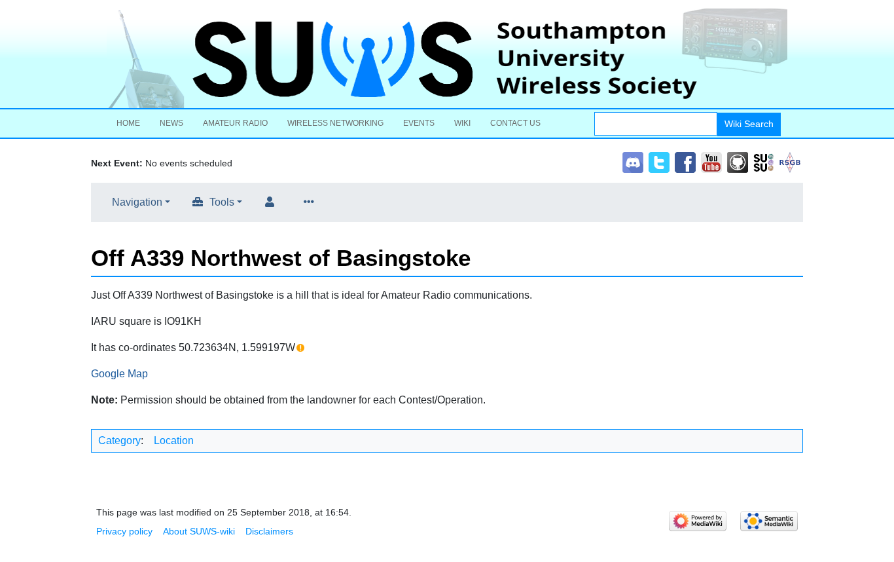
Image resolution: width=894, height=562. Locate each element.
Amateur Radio (235, 123)
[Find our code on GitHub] (737, 161)
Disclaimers (269, 531)
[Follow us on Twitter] (659, 161)
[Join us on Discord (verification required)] (633, 161)
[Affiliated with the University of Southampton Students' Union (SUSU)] (764, 161)
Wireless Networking (335, 123)
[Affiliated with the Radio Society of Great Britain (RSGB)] (790, 161)
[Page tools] (311, 202)
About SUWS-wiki (199, 531)
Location (174, 440)
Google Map (119, 373)
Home (128, 123)
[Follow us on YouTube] (711, 161)
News (171, 123)
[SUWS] (447, 58)
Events (419, 123)
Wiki (462, 123)
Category (119, 440)
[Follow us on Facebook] (685, 161)
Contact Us (515, 123)
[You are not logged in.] (272, 202)
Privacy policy (124, 531)
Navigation (137, 202)
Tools (221, 202)
